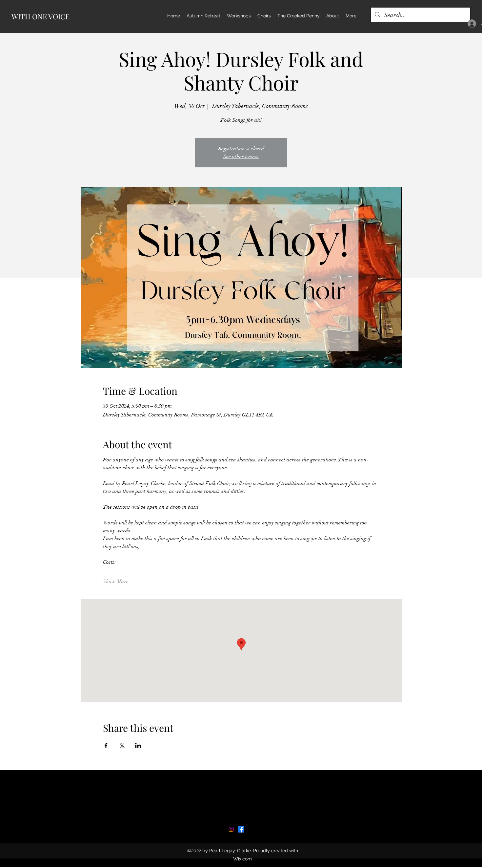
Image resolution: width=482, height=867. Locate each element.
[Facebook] (241, 829)
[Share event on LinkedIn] (138, 745)
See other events (241, 156)
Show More (116, 581)
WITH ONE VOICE (40, 16)
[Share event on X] (122, 745)
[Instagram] (231, 829)
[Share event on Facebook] (106, 745)
